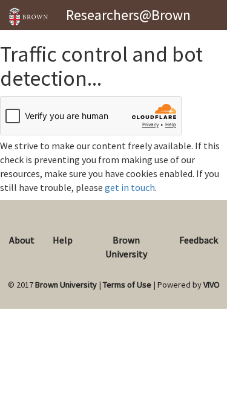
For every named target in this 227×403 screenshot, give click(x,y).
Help (63, 240)
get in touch (130, 187)
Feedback (198, 240)
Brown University (66, 284)
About (22, 240)
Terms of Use (127, 284)
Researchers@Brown (128, 14)
